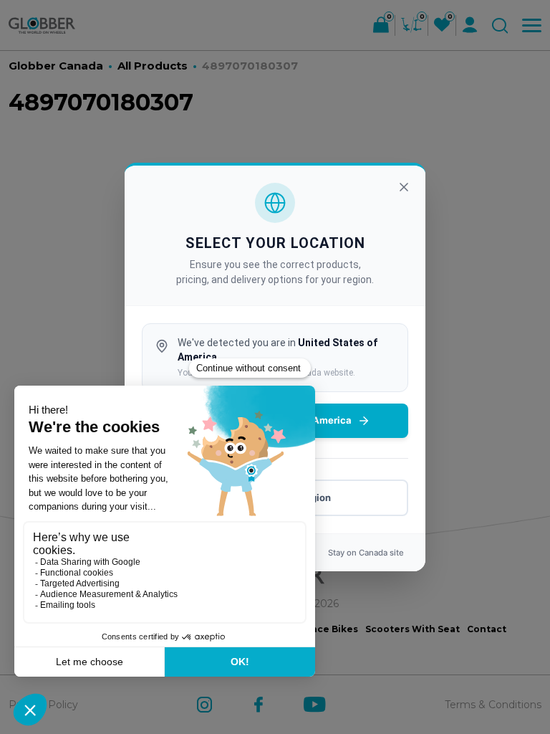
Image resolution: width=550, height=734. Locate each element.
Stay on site (366, 553)
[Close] (404, 187)
